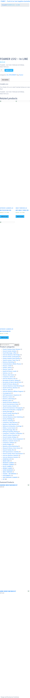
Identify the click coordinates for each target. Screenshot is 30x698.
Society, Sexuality (7, 415)
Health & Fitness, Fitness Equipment (13, 439)
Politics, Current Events (9, 428)
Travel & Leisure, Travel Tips (10, 360)
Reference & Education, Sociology (12, 426)
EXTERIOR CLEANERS (8, 464)
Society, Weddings (8, 419)
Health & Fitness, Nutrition (10, 387)
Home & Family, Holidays (9, 437)
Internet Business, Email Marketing (12, 386)
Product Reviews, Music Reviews (11, 349)
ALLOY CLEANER (7, 466)
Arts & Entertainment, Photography (13, 408)
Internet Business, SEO (9, 378)
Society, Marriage (7, 411)
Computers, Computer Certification (12, 433)
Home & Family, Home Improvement (13, 453)
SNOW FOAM (6, 461)
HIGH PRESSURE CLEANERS (10, 477)
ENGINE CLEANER (7, 468)
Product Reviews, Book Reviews (11, 358)
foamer (21, 75)
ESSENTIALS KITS (7, 459)
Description (5, 80)
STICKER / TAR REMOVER (9, 473)
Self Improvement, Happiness (11, 395)
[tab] (5, 79)
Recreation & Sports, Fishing (10, 380)
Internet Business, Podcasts (10, 455)
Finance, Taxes (7, 389)
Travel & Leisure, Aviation (10, 406)
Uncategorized (7, 393)
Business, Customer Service (10, 441)
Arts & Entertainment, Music (10, 404)
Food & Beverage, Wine (9, 430)
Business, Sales (7, 400)
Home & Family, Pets (8, 450)
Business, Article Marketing (10, 446)
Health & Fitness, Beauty (10, 384)
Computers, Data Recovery (10, 422)
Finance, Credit (7, 366)
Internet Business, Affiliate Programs (13, 391)
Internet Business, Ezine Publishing (13, 417)
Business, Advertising (8, 398)
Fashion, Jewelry (7, 367)
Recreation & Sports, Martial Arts (12, 382)
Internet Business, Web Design (11, 355)
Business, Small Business (10, 424)
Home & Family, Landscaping (11, 356)
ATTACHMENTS (12, 75)
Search (16, 345)
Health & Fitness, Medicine (10, 402)
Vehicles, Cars (6, 373)
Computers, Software (8, 442)
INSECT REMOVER (7, 472)
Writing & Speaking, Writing (10, 431)
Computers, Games (8, 377)
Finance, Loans (7, 369)
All (6, 5)
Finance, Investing (8, 420)
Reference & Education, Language (12, 409)
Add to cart (9, 70)
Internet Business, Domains (10, 457)
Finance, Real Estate (8, 375)
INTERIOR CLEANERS (8, 463)
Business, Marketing (8, 362)
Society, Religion (7, 444)
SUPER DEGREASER (8, 470)
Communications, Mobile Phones (12, 364)
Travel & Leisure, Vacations (10, 435)
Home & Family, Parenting (10, 413)
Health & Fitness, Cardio (9, 371)
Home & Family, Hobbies (9, 351)
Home (3, 5)
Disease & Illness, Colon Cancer (12, 448)
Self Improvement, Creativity (11, 452)
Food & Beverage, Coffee (9, 353)
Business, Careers (8, 397)
